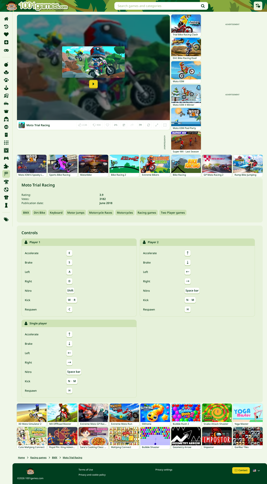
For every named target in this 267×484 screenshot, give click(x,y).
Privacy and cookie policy (92, 474)
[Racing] (6, 174)
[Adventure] (6, 72)
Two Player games (173, 212)
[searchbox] (161, 6)
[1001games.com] (37, 6)
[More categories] (6, 219)
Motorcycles (125, 212)
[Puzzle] (6, 166)
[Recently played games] (258, 6)
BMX (26, 212)
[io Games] (6, 127)
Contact (242, 470)
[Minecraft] (6, 150)
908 (97, 124)
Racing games (147, 212)
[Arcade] (6, 88)
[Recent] (6, 27)
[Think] (6, 205)
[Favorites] (6, 34)
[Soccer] (6, 189)
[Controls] (115, 125)
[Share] (132, 125)
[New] (6, 42)
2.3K (84, 124)
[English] (256, 470)
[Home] (6, 19)
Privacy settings (163, 469)
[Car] (6, 103)
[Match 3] (6, 143)
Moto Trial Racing (72, 457)
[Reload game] (148, 125)
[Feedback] (140, 125)
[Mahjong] (6, 135)
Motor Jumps (75, 212)
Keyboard (56, 212)
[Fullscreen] (165, 125)
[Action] (6, 64)
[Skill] (6, 182)
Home (21, 457)
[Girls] (6, 119)
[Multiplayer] (6, 158)
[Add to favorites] (107, 125)
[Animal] (6, 80)
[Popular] (6, 50)
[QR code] (124, 125)
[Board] (6, 96)
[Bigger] (156, 125)
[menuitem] (6, 19)
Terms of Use (86, 469)
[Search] (203, 5)
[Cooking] (6, 111)
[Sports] (6, 197)
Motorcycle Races (100, 212)
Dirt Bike (39, 212)
